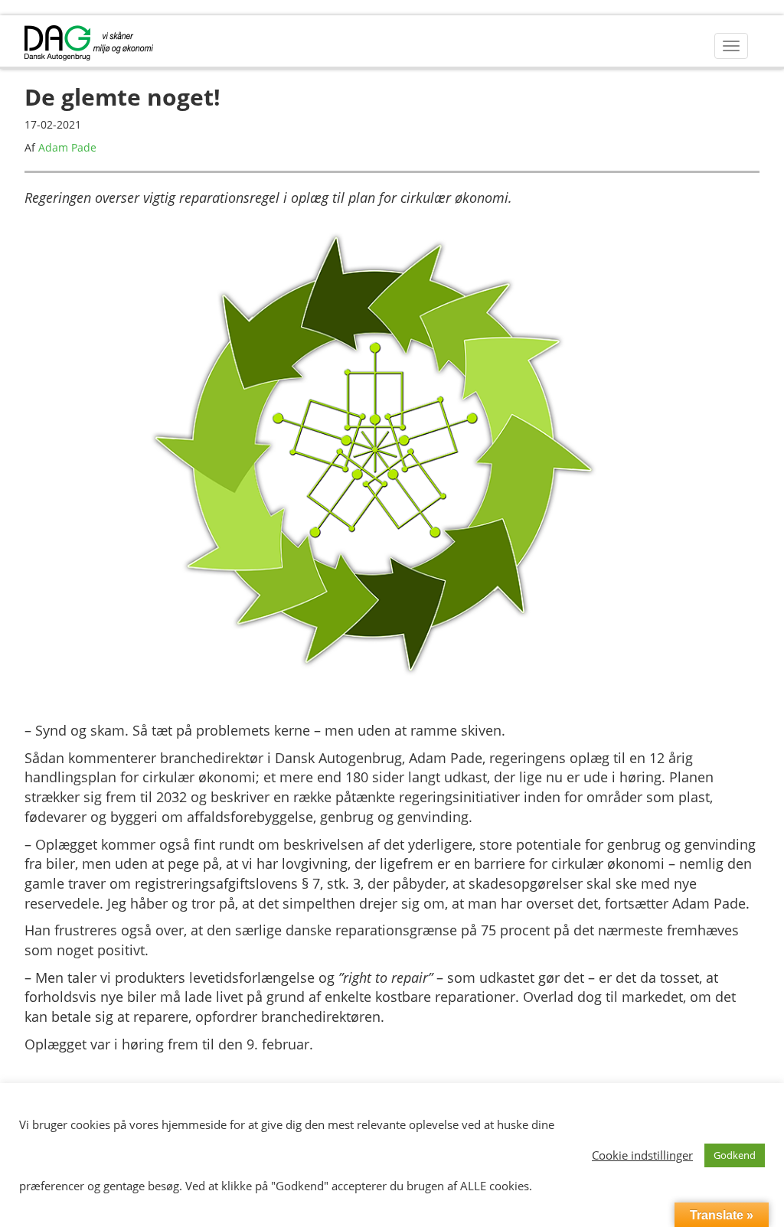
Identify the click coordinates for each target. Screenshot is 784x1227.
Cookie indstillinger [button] (642, 1155)
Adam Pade (67, 147)
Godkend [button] (735, 1155)
